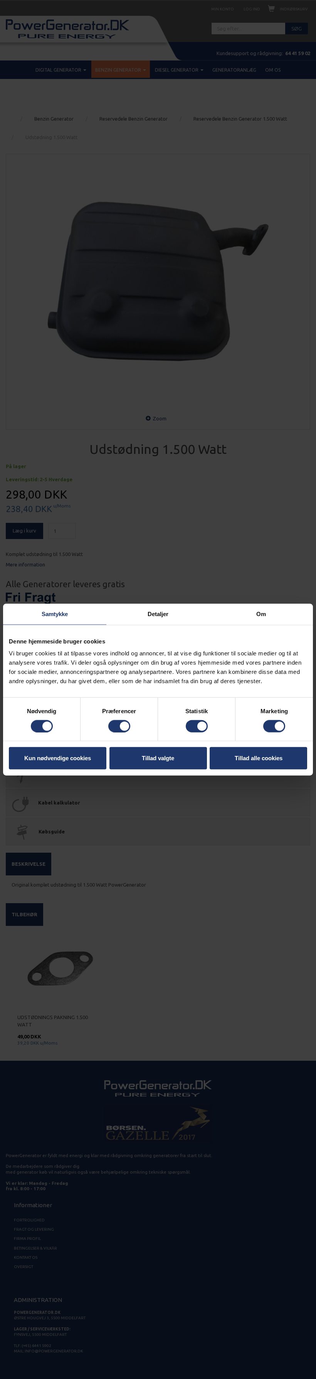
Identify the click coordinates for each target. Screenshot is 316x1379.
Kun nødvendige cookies (57, 758)
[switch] (119, 726)
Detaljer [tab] (158, 613)
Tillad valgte (158, 758)
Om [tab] (261, 613)
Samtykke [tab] (55, 613)
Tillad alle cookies (258, 758)
